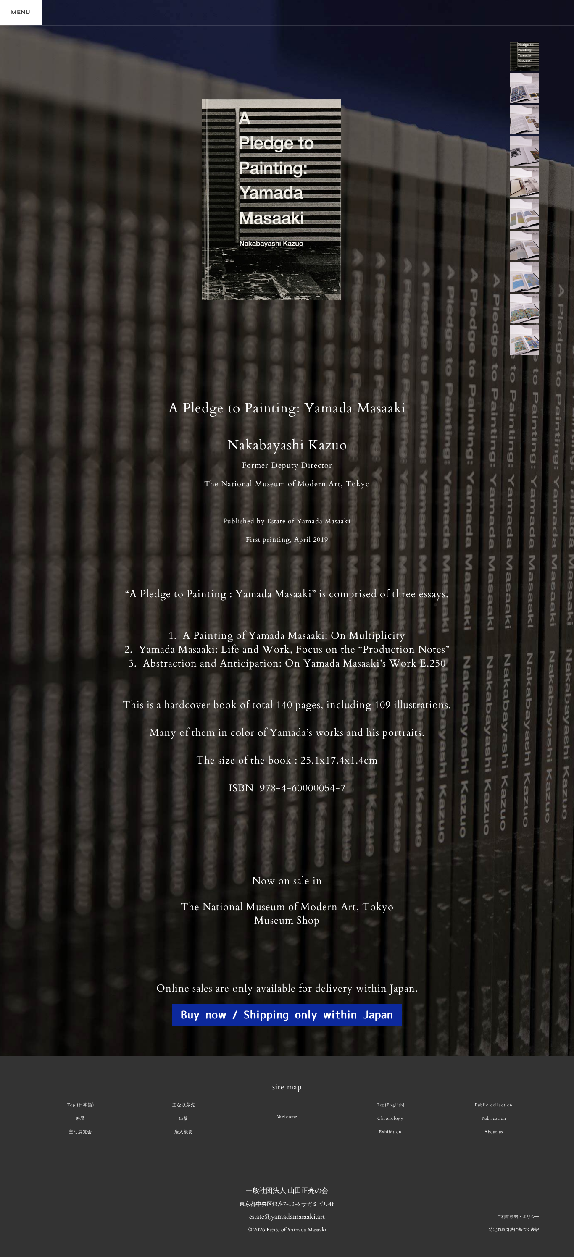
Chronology (390, 1118)
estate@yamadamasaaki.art (287, 1216)
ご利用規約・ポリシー (518, 1217)
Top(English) (391, 1105)
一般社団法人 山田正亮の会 (287, 1190)
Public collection (494, 1105)
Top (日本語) (80, 1105)
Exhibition (390, 1132)
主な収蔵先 (183, 1105)
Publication (494, 1118)
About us (493, 1132)
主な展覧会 (80, 1132)
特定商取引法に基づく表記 (514, 1230)
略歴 (80, 1118)
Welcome (287, 1117)
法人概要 (183, 1132)
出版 (183, 1118)
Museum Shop (287, 920)
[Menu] (21, 12)
